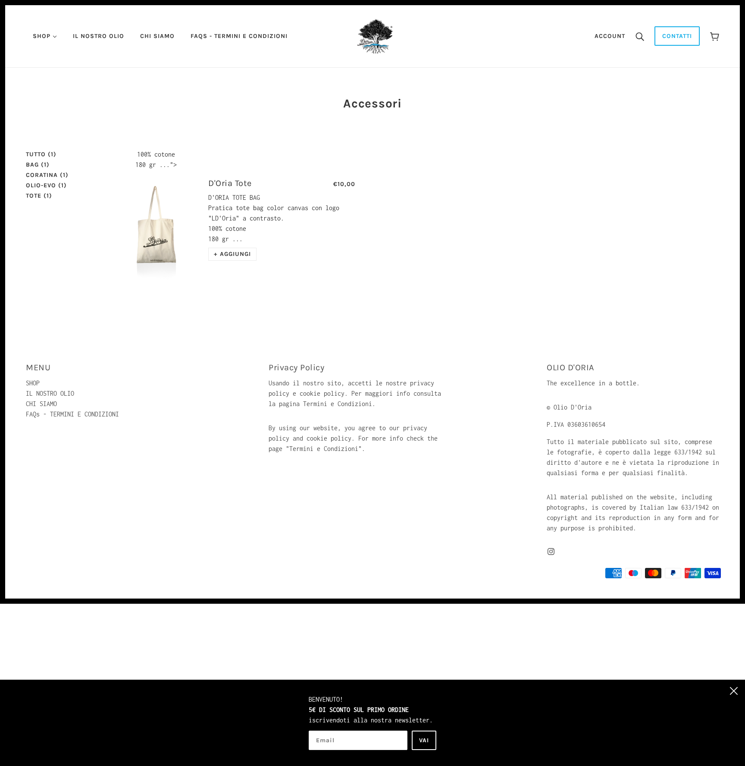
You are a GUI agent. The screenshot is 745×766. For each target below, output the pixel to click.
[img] (551, 550)
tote (39, 195)
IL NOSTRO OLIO (50, 393)
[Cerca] (639, 36)
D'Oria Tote (230, 183)
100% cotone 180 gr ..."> (156, 159)
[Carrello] (714, 36)
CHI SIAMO (41, 403)
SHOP (33, 383)
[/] (375, 35)
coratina (47, 175)
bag (38, 164)
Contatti (677, 36)
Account (610, 36)
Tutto (41, 154)
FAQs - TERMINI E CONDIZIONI (72, 414)
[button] (232, 254)
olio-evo (46, 185)
